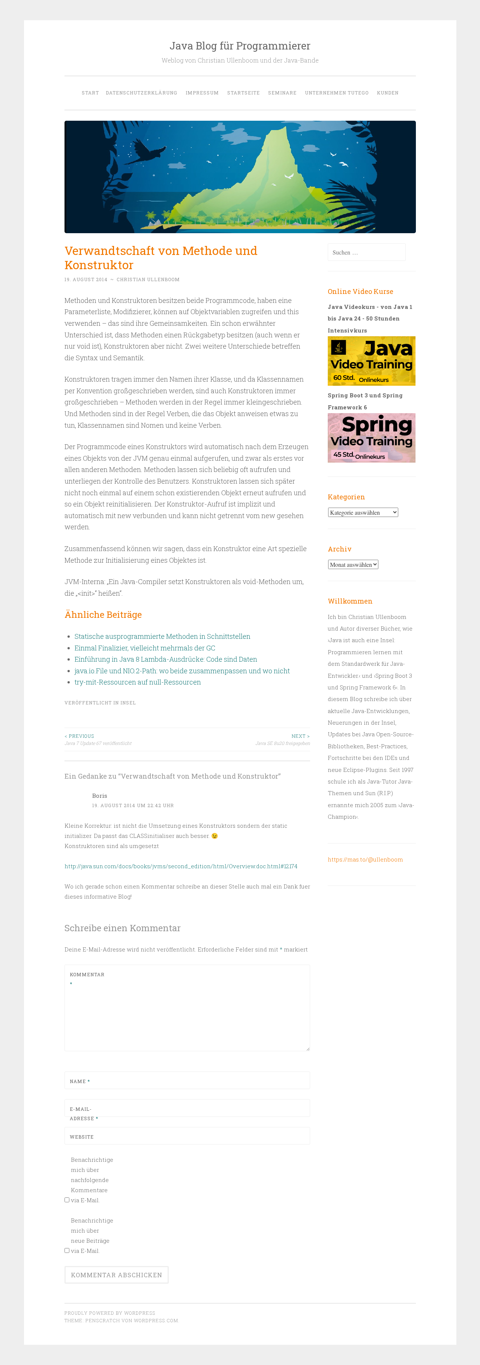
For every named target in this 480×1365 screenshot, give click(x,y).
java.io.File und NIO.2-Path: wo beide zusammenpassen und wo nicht (182, 670)
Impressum (202, 93)
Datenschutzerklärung (141, 93)
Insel (128, 703)
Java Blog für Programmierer (240, 45)
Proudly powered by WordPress (109, 1313)
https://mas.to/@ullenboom (365, 859)
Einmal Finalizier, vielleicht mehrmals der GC (145, 647)
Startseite (243, 93)
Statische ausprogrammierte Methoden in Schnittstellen (162, 636)
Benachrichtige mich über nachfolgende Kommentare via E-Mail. (91, 1180)
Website (82, 1137)
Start (90, 93)
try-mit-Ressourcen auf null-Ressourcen (138, 681)
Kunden (388, 93)
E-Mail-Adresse (84, 1114)
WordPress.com (156, 1320)
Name (80, 1081)
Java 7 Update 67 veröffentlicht (97, 739)
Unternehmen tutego (337, 93)
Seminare (282, 93)
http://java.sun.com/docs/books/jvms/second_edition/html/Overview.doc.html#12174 (180, 866)
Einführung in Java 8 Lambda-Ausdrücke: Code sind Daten (166, 659)
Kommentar (87, 979)
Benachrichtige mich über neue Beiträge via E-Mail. (91, 1235)
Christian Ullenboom (148, 279)
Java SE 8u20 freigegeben (282, 739)
